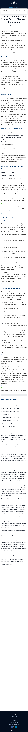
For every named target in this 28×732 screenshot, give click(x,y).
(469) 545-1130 (15, 716)
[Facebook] (12, 727)
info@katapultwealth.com (14, 724)
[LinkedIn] (16, 727)
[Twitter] (14, 727)
